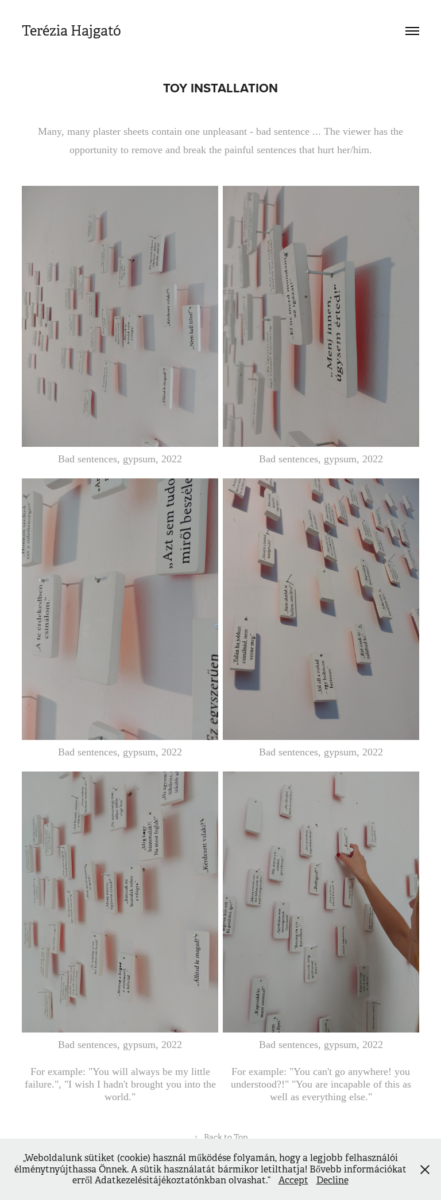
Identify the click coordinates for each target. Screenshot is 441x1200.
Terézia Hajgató (71, 31)
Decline (332, 1180)
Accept (293, 1180)
